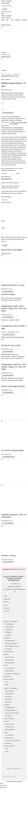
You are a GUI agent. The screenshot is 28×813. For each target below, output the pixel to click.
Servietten (8, 635)
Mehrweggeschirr (10, 662)
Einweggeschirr (9, 660)
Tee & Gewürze (9, 668)
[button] (8, 291)
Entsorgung (8, 649)
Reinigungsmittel (10, 640)
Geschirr (6, 654)
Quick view (3, 282)
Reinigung (7, 638)
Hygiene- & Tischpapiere (11, 621)
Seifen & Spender (9, 651)
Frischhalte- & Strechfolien (12, 673)
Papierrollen (8, 629)
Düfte (6, 684)
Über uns (6, 601)
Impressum (7, 599)
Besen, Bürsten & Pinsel (12, 646)
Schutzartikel (7, 676)
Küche (6, 665)
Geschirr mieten (9, 657)
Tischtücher (8, 632)
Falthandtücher (9, 627)
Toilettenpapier (9, 624)
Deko (6, 682)
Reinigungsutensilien (11, 643)
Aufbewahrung (9, 671)
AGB (5, 596)
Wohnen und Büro (9, 679)
